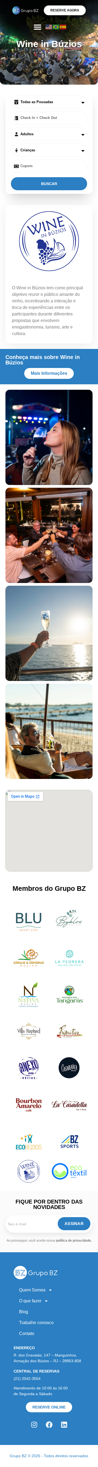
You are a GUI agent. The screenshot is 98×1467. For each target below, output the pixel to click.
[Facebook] (49, 1424)
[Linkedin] (64, 1424)
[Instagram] (34, 1424)
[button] (37, 27)
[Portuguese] (56, 26)
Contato (26, 1333)
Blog (23, 1311)
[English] (49, 26)
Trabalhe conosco (36, 1322)
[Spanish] (63, 26)
